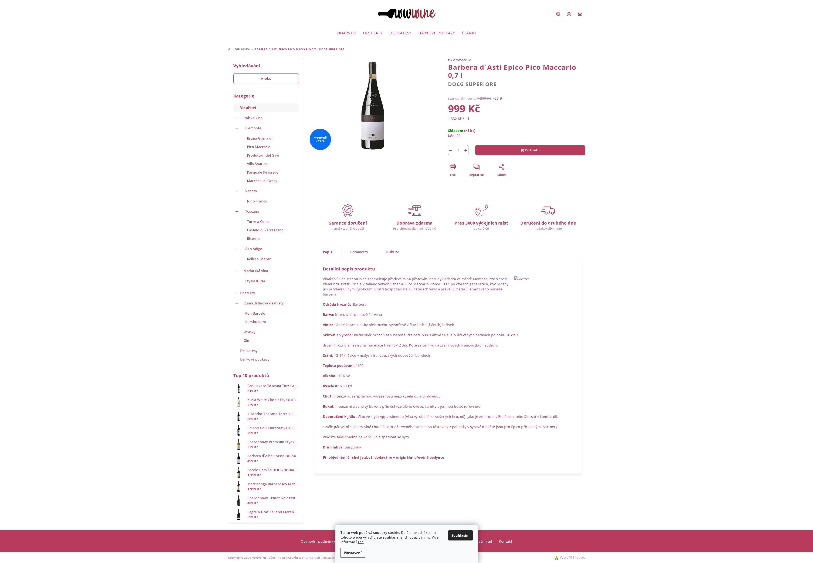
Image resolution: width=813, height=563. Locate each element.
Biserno (253, 238)
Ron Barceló (255, 313)
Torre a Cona (258, 221)
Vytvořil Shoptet (572, 557)
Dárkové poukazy (255, 359)
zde (361, 542)
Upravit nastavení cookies (329, 558)
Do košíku (532, 150)
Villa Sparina (257, 163)
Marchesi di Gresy (262, 180)
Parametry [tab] (359, 252)
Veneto (251, 191)
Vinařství (248, 107)
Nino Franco (257, 201)
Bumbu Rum (255, 322)
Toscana (252, 211)
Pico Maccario (259, 146)
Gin (246, 340)
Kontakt (505, 541)
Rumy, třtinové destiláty (264, 303)
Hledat (266, 78)
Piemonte (253, 128)
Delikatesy (249, 350)
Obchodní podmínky (318, 541)
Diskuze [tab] (392, 252)
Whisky (249, 332)
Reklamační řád (479, 541)
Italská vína (253, 118)
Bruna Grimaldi (260, 138)
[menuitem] (346, 33)
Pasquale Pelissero (263, 172)
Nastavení (353, 552)
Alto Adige (253, 248)
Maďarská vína (256, 271)
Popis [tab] (327, 252)
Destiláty (247, 293)
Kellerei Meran (259, 259)
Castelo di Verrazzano (265, 230)
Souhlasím (460, 535)
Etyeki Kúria (255, 281)
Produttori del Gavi (263, 155)
